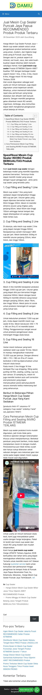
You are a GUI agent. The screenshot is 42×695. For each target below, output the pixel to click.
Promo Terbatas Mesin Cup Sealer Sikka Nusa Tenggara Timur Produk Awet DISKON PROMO (20, 666)
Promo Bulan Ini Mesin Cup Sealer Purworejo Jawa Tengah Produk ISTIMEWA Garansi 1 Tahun (17, 649)
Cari (5, 615)
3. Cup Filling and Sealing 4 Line (21, 129)
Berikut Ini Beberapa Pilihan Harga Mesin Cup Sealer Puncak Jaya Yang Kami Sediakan (23, 139)
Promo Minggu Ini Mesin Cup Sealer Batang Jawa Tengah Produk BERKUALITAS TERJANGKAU (19, 600)
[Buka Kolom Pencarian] (39, 14)
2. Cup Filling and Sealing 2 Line (21, 127)
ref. (33, 578)
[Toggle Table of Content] (34, 116)
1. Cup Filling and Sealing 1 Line (20, 124)
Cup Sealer (10, 584)
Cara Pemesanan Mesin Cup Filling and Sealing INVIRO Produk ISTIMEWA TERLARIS (21, 146)
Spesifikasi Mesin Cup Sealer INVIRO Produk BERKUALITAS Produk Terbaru (21, 120)
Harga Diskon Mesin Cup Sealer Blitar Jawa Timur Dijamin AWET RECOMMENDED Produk (20, 591)
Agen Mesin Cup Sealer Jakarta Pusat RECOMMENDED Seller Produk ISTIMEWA (19, 634)
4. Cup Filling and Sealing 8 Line (21, 131)
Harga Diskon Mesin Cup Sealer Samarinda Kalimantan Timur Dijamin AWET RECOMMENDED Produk (19, 657)
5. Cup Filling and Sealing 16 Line (21, 134)
